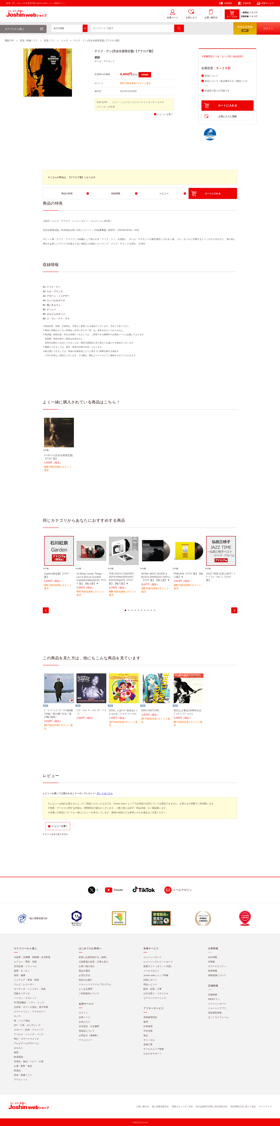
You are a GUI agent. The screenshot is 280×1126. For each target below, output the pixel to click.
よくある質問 (85, 989)
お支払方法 (84, 975)
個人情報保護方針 (160, 1106)
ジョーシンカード (152, 957)
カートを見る (232, 17)
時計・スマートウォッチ (26, 1038)
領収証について (87, 1031)
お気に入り (191, 17)
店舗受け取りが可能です (217, 91)
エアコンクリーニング (154, 998)
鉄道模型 (18, 1057)
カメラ (17, 1016)
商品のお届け (85, 980)
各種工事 (147, 1044)
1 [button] (125, 610)
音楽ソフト (49, 40)
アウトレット (21, 1079)
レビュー (164, 193)
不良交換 (147, 1031)
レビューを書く (165, 114)
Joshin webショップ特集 (156, 975)
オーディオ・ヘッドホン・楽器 (30, 989)
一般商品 (245, 12)
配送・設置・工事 (152, 989)
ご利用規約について (89, 993)
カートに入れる (227, 105)
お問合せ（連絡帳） (89, 1035)
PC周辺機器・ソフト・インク (29, 1002)
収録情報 (115, 193)
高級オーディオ (22, 993)
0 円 (255, 12)
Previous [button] (46, 610)
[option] (59, 447)
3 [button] (132, 610)
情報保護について (217, 975)
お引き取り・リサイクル (155, 993)
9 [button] (151, 610)
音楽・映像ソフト (23, 1075)
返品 (145, 1035)
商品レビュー (150, 984)
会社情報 (212, 957)
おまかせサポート (152, 1053)
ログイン (83, 1012)
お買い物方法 (210, 17)
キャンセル (149, 1040)
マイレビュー (85, 1040)
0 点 (251, 12)
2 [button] (128, 610)
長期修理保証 (150, 1017)
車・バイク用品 (22, 1020)
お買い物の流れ (87, 966)
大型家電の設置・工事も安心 (93, 961)
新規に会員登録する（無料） (93, 957)
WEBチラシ (214, 999)
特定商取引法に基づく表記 (243, 1106)
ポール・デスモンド (104, 61)
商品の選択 (84, 970)
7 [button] (145, 610)
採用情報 (212, 970)
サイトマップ (265, 1106)
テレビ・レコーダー (24, 984)
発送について (211, 76)
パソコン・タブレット (25, 998)
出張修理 (147, 1026)
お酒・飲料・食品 (23, 1066)
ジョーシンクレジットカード (158, 961)
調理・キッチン (22, 970)
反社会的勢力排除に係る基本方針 (212, 1106)
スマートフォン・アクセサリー (30, 1011)
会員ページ (172, 17)
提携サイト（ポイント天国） (158, 966)
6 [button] (141, 610)
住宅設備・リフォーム (25, 966)
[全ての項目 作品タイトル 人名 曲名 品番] (69, 28)
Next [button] (234, 610)
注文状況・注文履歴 (89, 1026)
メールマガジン (182, 889)
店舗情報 (247, 3)
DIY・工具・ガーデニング (27, 1025)
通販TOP (9, 40)
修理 (145, 1021)
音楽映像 (245, 16)
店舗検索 (212, 994)
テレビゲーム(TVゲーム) (26, 1043)
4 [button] (135, 610)
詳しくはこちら (105, 793)
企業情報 (228, 3)
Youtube (118, 889)
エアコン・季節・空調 (25, 961)
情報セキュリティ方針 (182, 1106)
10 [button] (154, 610)
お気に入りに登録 (227, 116)
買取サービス (268, 3)
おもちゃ (18, 1048)
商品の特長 (67, 193)
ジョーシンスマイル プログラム (95, 984)
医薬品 (17, 1070)
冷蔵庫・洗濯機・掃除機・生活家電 (32, 957)
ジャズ (64, 40)
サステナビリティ (217, 966)
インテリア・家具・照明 (26, 980)
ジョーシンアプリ (217, 1008)
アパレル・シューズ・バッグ (28, 1034)
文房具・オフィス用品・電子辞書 (31, 1007)
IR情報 (211, 961)
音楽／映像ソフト (29, 40)
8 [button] (148, 610)
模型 (16, 1052)
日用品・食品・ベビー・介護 (28, 1061)
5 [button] (138, 610)
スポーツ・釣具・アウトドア (28, 1029)
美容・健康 (19, 975)
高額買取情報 (215, 1012)
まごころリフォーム (218, 1017)
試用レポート (150, 980)
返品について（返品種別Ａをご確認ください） (226, 83)
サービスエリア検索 (153, 1049)
